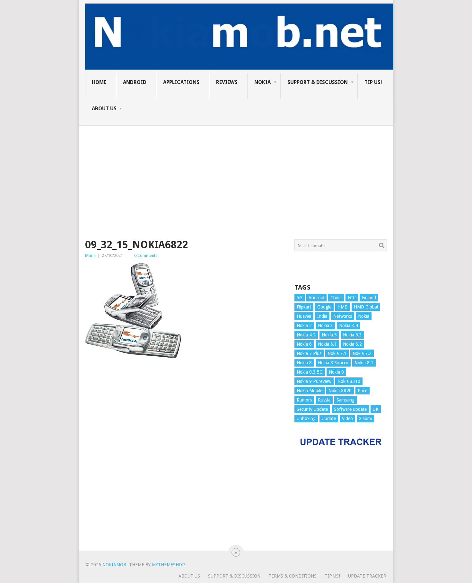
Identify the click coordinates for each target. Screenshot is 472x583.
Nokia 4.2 (306, 334)
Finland (369, 297)
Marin (90, 255)
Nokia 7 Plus (309, 353)
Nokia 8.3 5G (310, 372)
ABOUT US (104, 109)
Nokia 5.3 (352, 334)
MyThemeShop (168, 564)
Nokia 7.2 (362, 353)
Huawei (304, 316)
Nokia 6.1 (327, 344)
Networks (342, 316)
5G (299, 297)
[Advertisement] (236, 170)
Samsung (345, 399)
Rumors (304, 399)
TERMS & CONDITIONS (292, 576)
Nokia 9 (336, 372)
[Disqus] (185, 457)
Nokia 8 (304, 362)
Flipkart (304, 306)
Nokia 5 (329, 334)
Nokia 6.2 (352, 344)
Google (324, 306)
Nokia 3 (325, 325)
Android (134, 82)
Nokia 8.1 (363, 362)
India (322, 316)
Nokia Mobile (309, 390)
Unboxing (306, 418)
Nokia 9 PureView (314, 381)
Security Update (312, 409)
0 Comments (145, 255)
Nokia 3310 (348, 381)
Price (362, 390)
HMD (342, 306)
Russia (324, 399)
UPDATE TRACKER (367, 576)
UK (376, 409)
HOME (99, 82)
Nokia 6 (304, 344)
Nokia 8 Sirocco (333, 362)
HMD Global (366, 306)
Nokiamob (114, 564)
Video (347, 418)
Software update (350, 409)
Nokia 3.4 (348, 325)
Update (329, 418)
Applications (181, 82)
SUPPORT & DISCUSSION (317, 82)
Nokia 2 (304, 325)
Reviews (227, 82)
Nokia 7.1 (337, 353)
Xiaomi (365, 418)
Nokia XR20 (340, 390)
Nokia (262, 82)
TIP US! (373, 82)
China (336, 297)
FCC (352, 297)
